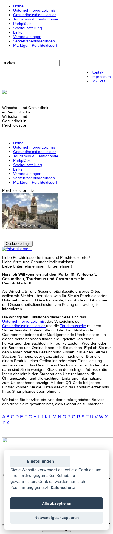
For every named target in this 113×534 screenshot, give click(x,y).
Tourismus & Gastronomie (35, 19)
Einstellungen (41, 461)
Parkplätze (22, 23)
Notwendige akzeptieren (57, 517)
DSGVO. (98, 81)
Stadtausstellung (27, 28)
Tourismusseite (73, 326)
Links (17, 32)
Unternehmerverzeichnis (34, 10)
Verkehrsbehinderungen (34, 41)
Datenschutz (63, 487)
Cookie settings (18, 244)
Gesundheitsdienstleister (34, 15)
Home (18, 6)
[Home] (4, 92)
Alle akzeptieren (56, 503)
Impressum (101, 76)
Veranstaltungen (27, 36)
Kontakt (97, 72)
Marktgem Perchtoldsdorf (35, 45)
